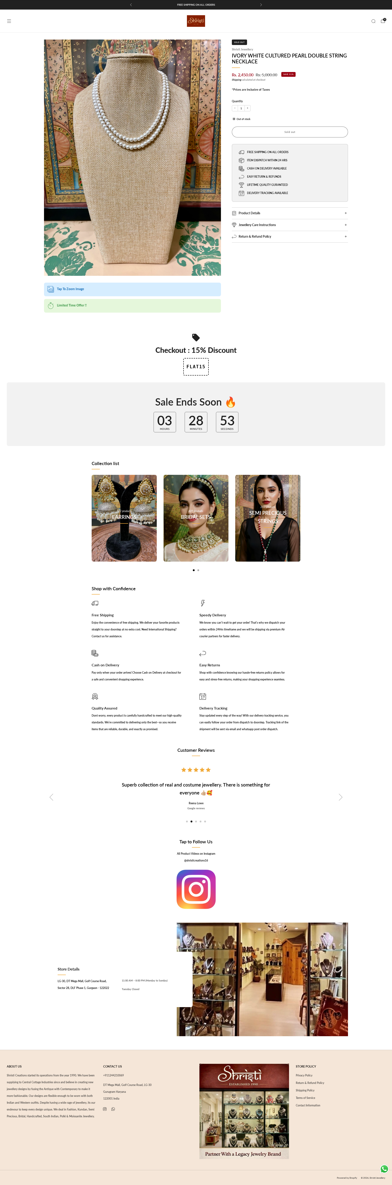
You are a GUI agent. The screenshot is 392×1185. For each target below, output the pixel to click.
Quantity (237, 101)
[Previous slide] (51, 797)
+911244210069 (113, 1075)
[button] (187, 821)
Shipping (236, 79)
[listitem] (196, 5)
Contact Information (308, 1105)
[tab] (194, 570)
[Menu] (9, 21)
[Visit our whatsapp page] (113, 1109)
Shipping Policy (305, 1090)
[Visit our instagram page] (104, 1109)
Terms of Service (305, 1098)
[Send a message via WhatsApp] (384, 1169)
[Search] (373, 21)
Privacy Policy (304, 1075)
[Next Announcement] (261, 5)
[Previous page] (91, 523)
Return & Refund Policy (310, 1083)
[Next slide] (340, 797)
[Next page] (300, 523)
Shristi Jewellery (242, 49)
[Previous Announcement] (131, 5)
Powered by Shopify (347, 1177)
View (124, 537)
